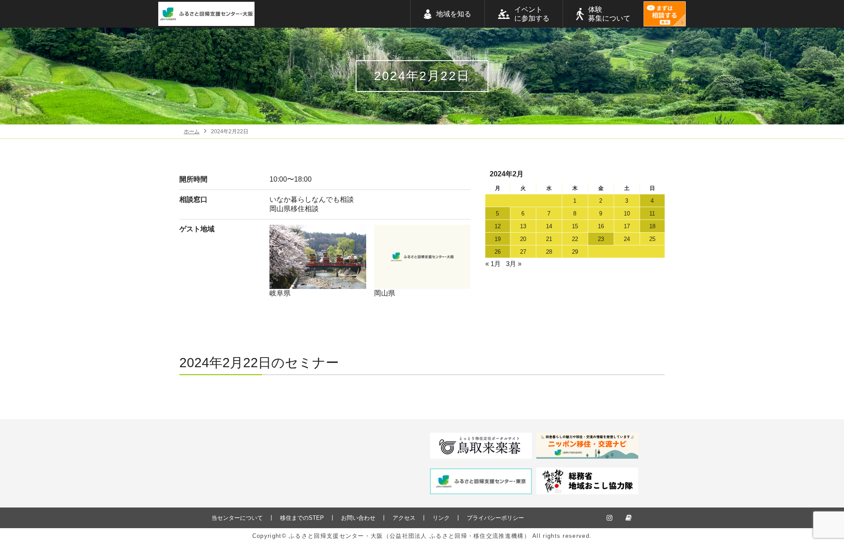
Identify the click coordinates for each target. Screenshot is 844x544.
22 (575, 239)
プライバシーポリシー (495, 518)
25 (652, 239)
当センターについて (237, 518)
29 (575, 251)
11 (652, 213)
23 (601, 239)
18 (652, 226)
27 (523, 251)
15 (575, 226)
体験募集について (609, 14)
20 (523, 239)
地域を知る (453, 14)
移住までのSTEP (302, 518)
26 (498, 251)
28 (549, 251)
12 (498, 226)
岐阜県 (280, 293)
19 (498, 239)
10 (627, 213)
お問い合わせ (358, 518)
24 (627, 239)
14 (549, 226)
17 (627, 226)
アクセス (404, 518)
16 (601, 226)
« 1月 (493, 263)
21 (549, 239)
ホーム (192, 131)
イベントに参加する (531, 14)
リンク (441, 518)
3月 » (513, 263)
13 (523, 226)
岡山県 (384, 293)
